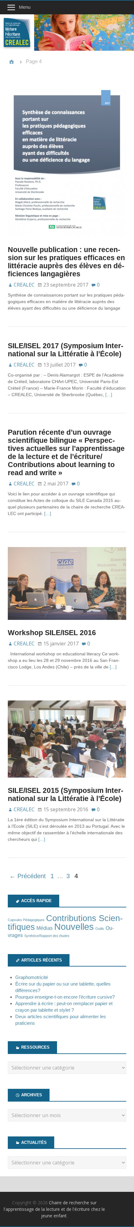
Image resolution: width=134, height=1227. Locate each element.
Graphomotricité (31, 977)
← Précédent (27, 876)
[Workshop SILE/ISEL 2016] (67, 625)
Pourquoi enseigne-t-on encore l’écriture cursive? (65, 997)
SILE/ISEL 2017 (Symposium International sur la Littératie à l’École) (65, 350)
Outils (99, 928)
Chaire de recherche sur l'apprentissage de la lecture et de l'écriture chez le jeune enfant (54, 1209)
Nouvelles (74, 926)
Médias (44, 928)
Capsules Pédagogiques (26, 920)
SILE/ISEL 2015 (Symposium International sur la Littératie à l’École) (65, 794)
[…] (108, 394)
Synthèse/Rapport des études (46, 936)
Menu (25, 7)
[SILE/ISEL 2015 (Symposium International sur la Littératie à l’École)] (67, 783)
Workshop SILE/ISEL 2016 (52, 633)
